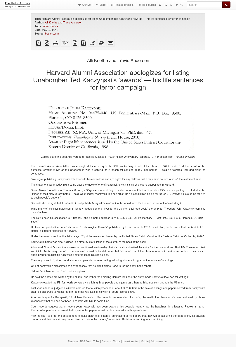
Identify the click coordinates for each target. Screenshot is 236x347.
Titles (96, 341)
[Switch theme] (181, 4)
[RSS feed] (165, 4)
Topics (117, 341)
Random (73, 341)
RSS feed (85, 341)
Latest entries (131, 341)
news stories (50, 26)
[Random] (171, 4)
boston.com (52, 33)
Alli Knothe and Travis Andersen (63, 22)
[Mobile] (160, 4)
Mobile (145, 341)
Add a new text (159, 341)
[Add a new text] (176, 4)
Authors (106, 341)
